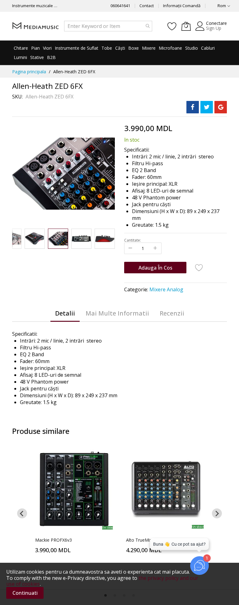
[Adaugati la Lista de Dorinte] (199, 267)
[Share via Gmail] (220, 107)
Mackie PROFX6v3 (53, 540)
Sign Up (213, 28)
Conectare (216, 23)
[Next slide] (217, 513)
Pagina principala (29, 72)
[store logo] (35, 26)
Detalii (65, 313)
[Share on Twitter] (206, 107)
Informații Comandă (181, 5)
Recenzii (172, 313)
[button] (16, 239)
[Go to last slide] (22, 513)
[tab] (65, 313)
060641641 (120, 5)
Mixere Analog (166, 289)
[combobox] (108, 26)
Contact (146, 5)
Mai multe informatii (117, 313)
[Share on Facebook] (192, 107)
